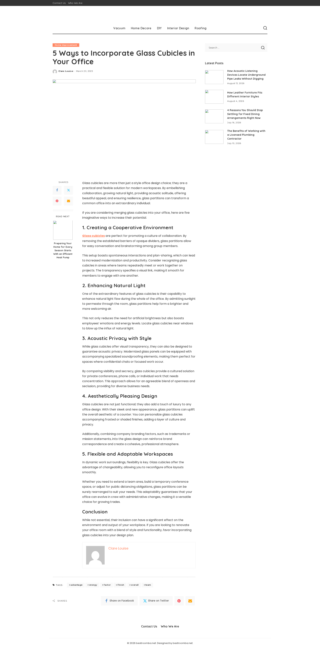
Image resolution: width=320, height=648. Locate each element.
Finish (121, 585)
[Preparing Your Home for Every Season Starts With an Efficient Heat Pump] (63, 230)
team (148, 585)
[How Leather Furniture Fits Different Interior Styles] (214, 97)
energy (93, 585)
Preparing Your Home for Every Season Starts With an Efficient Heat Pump (62, 250)
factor (107, 585)
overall (135, 585)
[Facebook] (57, 190)
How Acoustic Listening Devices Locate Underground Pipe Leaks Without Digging (246, 74)
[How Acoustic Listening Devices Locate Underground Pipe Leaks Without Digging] (214, 77)
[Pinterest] (57, 201)
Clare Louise (65, 71)
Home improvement (66, 45)
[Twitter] (68, 190)
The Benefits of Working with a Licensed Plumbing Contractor (246, 134)
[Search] (265, 28)
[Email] (68, 201)
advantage (76, 585)
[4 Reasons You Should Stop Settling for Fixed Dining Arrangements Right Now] (214, 116)
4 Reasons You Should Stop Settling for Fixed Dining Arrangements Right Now (245, 114)
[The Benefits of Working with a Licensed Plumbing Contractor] (214, 137)
